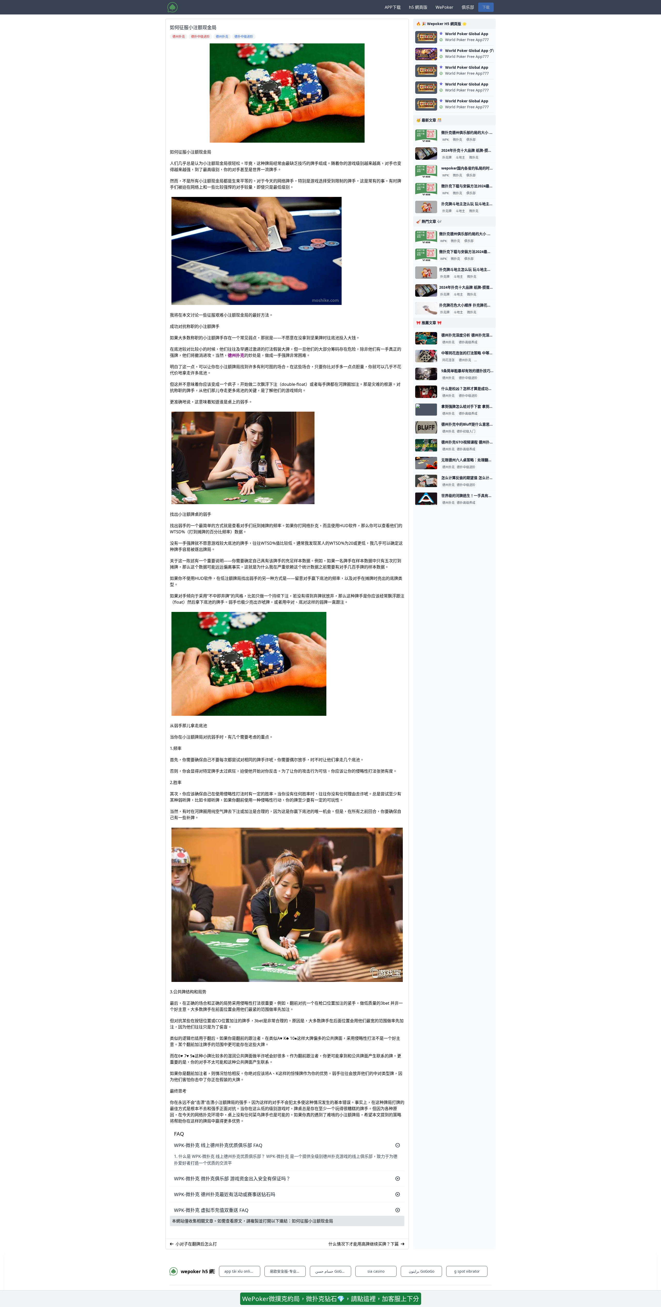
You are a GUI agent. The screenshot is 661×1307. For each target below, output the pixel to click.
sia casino (375, 1271)
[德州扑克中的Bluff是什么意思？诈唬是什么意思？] (426, 427)
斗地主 (460, 158)
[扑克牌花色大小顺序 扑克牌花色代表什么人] (426, 308)
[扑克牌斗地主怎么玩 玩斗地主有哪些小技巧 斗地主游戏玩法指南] (426, 207)
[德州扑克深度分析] (426, 338)
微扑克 (457, 140)
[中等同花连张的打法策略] (426, 356)
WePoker (444, 7)
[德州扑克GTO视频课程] (426, 445)
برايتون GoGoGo (421, 1271)
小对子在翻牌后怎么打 (196, 1244)
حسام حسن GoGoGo (331, 1271)
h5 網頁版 (418, 7)
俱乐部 (468, 7)
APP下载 (393, 7)
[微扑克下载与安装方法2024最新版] (426, 189)
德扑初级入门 (466, 431)
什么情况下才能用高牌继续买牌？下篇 (363, 1244)
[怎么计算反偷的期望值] (426, 481)
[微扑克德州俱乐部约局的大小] (426, 135)
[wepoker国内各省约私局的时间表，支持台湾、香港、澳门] (426, 171)
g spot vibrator (467, 1271)
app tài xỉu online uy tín (242, 1271)
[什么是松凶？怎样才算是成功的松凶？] (426, 392)
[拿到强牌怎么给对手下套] (426, 409)
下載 (486, 7)
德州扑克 (236, 355)
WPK (445, 140)
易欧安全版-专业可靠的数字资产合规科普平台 (288, 1271)
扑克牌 (447, 158)
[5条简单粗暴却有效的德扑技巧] (426, 374)
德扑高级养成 (468, 342)
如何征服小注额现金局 (312, 1221)
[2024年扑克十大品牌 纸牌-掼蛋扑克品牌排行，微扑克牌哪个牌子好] (426, 153)
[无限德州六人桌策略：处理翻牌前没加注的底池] (426, 463)
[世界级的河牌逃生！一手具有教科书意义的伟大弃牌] (426, 499)
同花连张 (448, 360)
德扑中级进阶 (484, 360)
